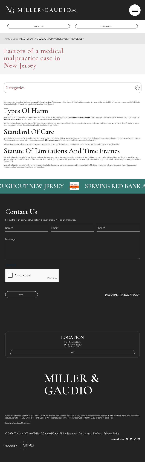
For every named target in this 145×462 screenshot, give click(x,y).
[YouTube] (139, 439)
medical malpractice (42, 102)
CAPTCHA (10, 265)
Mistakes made (51, 140)
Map (72, 352)
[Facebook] (127, 439)
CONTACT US (38, 26)
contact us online (105, 418)
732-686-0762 (106, 26)
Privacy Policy (130, 294)
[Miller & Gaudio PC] (40, 10)
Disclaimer (112, 294)
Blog (16, 38)
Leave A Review (117, 439)
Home (7, 38)
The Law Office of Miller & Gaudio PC (34, 433)
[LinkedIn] (131, 439)
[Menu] (135, 10)
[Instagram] (135, 439)
